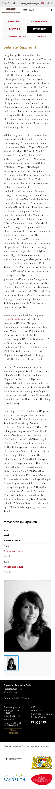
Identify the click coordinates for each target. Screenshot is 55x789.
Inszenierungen (39, 22)
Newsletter (9, 720)
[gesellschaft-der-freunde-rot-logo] (41, 779)
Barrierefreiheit (38, 717)
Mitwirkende (39, 29)
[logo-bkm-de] (14, 760)
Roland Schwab (12, 319)
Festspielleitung (17, 37)
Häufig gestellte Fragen (30, 3)
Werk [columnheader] (6, 535)
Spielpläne (13, 22)
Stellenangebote (12, 707)
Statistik (42, 37)
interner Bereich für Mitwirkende (12, 724)
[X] (36, 722)
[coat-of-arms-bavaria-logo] (41, 762)
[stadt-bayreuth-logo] (14, 778)
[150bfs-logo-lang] (11, 10)
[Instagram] (40, 722)
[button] (28, 10)
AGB (33, 707)
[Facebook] (32, 722)
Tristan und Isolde (13, 551)
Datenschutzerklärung (42, 714)
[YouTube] (44, 722)
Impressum (36, 711)
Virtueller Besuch (12, 716)
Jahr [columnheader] (6, 530)
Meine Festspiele (9, 3)
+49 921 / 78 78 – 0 (20, 699)
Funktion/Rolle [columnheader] (12, 541)
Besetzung (14, 29)
